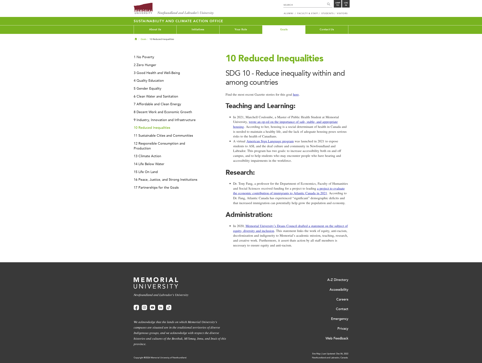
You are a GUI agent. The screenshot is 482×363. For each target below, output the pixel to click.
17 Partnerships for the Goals (156, 187)
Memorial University (174, 9)
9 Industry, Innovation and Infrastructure (165, 120)
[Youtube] (152, 307)
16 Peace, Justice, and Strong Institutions (165, 180)
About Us (155, 29)
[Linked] (160, 307)
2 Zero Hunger (145, 65)
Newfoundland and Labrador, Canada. (330, 357)
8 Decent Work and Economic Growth (163, 112)
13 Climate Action (147, 156)
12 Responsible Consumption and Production (159, 145)
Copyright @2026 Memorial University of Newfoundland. (160, 357)
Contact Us (327, 29)
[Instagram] (144, 307)
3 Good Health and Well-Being (157, 73)
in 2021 (321, 193)
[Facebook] (136, 307)
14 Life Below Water (149, 164)
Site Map (316, 353)
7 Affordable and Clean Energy (157, 104)
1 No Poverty (144, 57)
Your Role (241, 29)
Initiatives (198, 29)
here (296, 94)
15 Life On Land (146, 172)
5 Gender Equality (147, 88)
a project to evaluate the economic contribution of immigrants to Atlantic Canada (289, 190)
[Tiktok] (168, 307)
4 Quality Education (149, 81)
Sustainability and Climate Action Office (178, 21)
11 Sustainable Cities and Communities (163, 135)
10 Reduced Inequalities (152, 128)
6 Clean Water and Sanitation (156, 96)
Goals (284, 29)
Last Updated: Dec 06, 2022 (335, 353)
